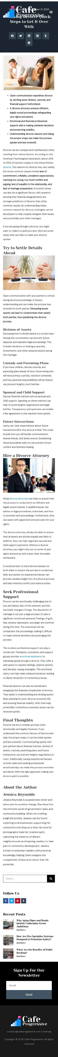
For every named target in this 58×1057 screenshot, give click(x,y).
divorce (7, 167)
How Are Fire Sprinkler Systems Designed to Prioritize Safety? (35, 938)
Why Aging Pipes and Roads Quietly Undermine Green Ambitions (32, 923)
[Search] (51, 878)
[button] (51, 11)
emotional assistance (30, 656)
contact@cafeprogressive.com (24, 1031)
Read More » (21, 930)
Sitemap (46, 1031)
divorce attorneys (18, 498)
